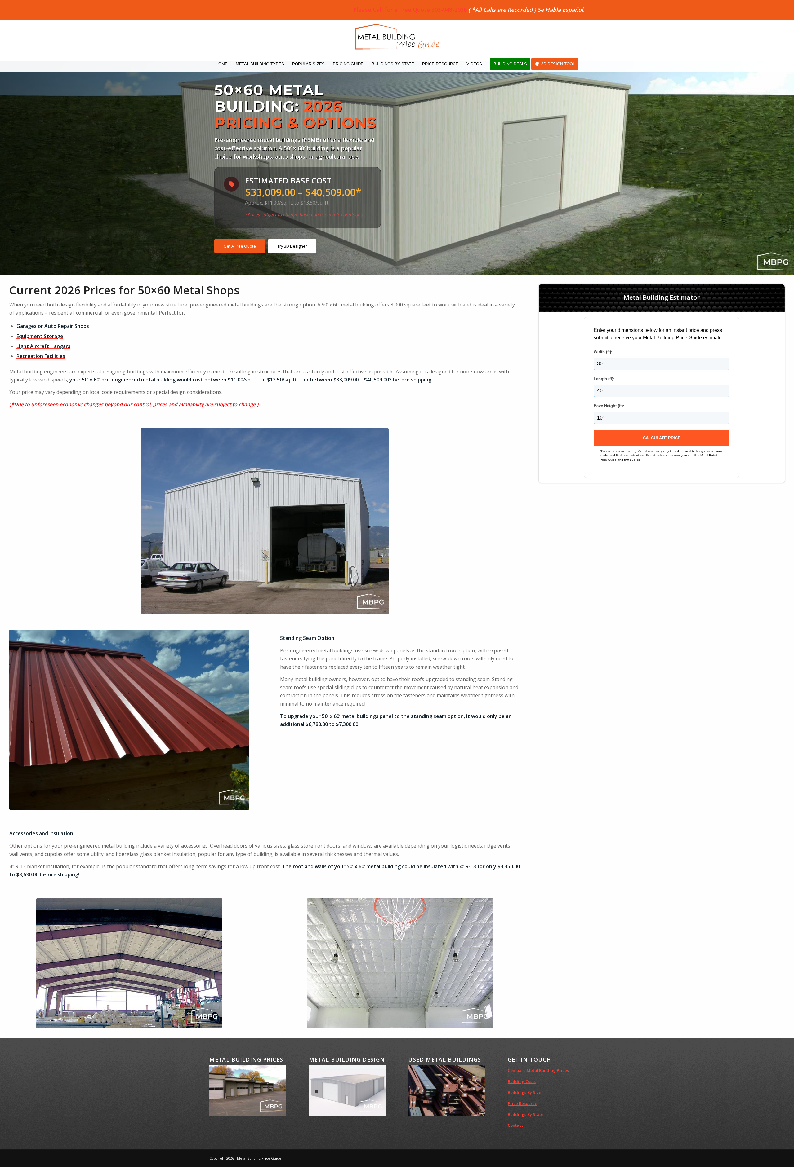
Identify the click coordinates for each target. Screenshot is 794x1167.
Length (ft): (604, 379)
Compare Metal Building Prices (538, 1070)
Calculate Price (661, 438)
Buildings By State (525, 1114)
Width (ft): (603, 352)
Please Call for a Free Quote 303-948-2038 (410, 9)
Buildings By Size (524, 1092)
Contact (515, 1125)
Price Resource (522, 1103)
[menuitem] (222, 64)
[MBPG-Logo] (397, 38)
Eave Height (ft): (609, 405)
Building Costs (522, 1081)
